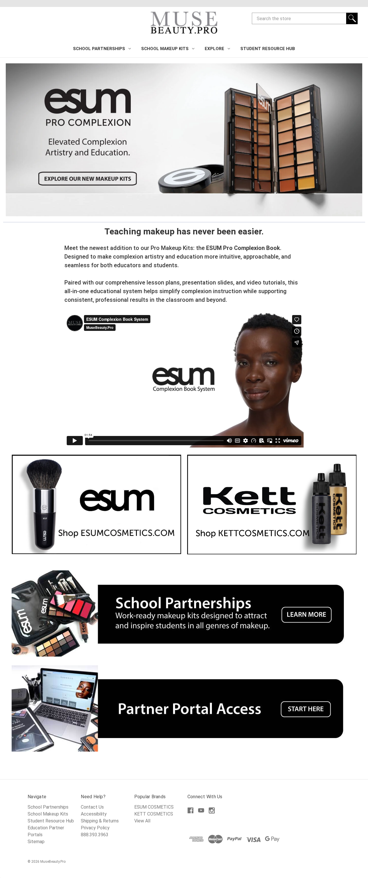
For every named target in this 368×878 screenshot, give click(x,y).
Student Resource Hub (267, 48)
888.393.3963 (94, 834)
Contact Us (92, 807)
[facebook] (190, 810)
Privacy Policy (95, 827)
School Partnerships (99, 48)
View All (142, 821)
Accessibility (94, 814)
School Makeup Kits (165, 48)
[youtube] (201, 810)
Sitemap (36, 841)
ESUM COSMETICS (154, 807)
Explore (214, 48)
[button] (184, 139)
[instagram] (212, 810)
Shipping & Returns (100, 821)
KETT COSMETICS (153, 814)
